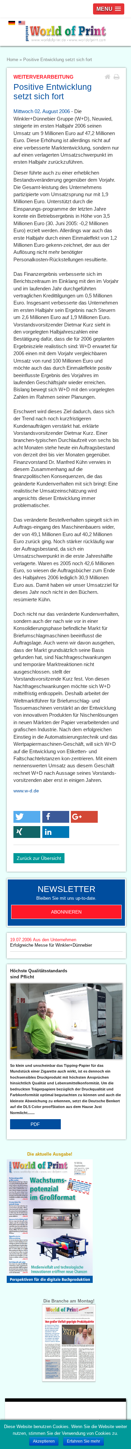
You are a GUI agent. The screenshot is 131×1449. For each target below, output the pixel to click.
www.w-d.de (26, 790)
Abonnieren (66, 912)
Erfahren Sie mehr (83, 1441)
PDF (35, 1124)
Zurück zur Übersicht (39, 858)
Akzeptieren (44, 1441)
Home (12, 59)
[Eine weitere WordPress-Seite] (65, 32)
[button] (26, 817)
